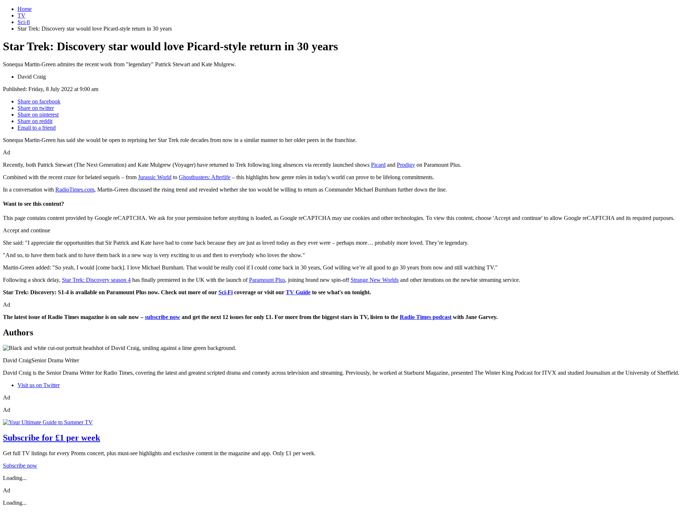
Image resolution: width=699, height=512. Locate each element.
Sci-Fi (225, 292)
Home (24, 9)
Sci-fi (23, 22)
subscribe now (162, 317)
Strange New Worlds (375, 280)
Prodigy (406, 165)
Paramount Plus (267, 280)
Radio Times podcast (425, 317)
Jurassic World (154, 177)
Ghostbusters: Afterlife (204, 177)
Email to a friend (36, 128)
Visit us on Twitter (38, 385)
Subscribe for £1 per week (51, 437)
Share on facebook (38, 101)
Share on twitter (35, 108)
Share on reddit (34, 121)
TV (21, 15)
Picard (378, 165)
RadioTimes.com (74, 189)
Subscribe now (20, 465)
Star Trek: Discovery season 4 (96, 280)
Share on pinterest (38, 114)
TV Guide (298, 292)
